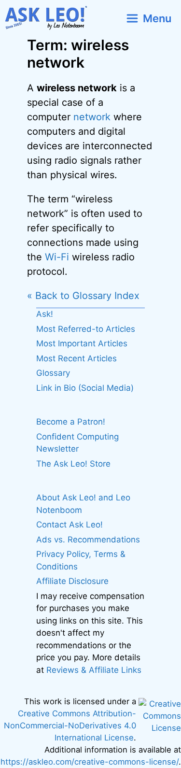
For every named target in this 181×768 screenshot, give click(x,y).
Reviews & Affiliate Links (93, 670)
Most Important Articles (81, 343)
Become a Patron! (70, 422)
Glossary (53, 373)
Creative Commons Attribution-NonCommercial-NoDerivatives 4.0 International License (70, 725)
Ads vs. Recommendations (88, 539)
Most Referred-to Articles (85, 329)
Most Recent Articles (76, 358)
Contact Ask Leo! (69, 524)
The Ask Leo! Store (73, 464)
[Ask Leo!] (50, 18)
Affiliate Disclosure (72, 581)
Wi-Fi (57, 257)
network (92, 117)
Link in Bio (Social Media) (85, 388)
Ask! (44, 314)
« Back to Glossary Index (83, 295)
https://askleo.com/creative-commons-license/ (89, 762)
